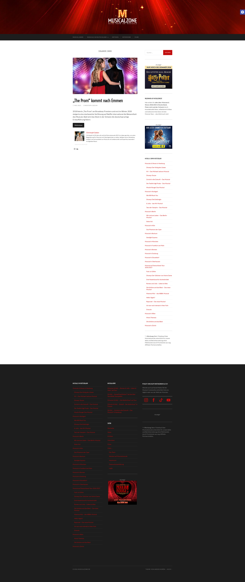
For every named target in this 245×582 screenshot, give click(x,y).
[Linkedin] (77, 149)
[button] (242, 12)
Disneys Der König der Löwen (156, 167)
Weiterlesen (78, 125)
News (109, 432)
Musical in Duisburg (151, 253)
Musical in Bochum (151, 233)
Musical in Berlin (150, 211)
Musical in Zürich (150, 325)
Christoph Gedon (90, 105)
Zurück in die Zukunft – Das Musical (158, 179)
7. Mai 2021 (77, 105)
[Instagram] (75, 149)
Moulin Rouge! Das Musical (155, 187)
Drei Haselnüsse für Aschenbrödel (157, 279)
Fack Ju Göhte (151, 271)
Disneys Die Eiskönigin (153, 199)
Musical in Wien (150, 313)
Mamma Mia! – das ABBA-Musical (157, 293)
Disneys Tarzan (151, 175)
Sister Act (149, 221)
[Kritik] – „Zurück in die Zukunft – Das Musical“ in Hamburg (120, 411)
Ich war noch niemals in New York (157, 305)
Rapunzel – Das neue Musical (155, 301)
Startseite (111, 428)
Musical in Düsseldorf (152, 257)
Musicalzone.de (84, 569)
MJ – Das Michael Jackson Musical (157, 171)
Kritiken (115, 37)
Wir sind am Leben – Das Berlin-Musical (87, 440)
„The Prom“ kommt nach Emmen (98, 100)
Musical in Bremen (151, 249)
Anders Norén (159, 569)
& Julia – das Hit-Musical (154, 203)
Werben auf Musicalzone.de (118, 456)
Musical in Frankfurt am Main (154, 245)
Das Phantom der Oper (154, 229)
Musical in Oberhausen (152, 261)
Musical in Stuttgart (151, 191)
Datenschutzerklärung (116, 464)
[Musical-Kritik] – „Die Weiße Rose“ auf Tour (122, 400)
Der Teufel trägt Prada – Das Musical (158, 183)
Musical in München (151, 241)
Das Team (112, 452)
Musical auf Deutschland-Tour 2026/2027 (86, 488)
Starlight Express (151, 237)
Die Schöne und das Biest (154, 321)
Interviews (126, 37)
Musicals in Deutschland (97, 37)
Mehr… (110, 448)
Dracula (148, 309)
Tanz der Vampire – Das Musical (156, 207)
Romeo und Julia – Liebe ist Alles (157, 283)
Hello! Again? (150, 297)
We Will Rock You (152, 195)
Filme (137, 37)
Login (111, 468)
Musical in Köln (150, 225)
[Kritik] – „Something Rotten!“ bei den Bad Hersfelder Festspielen (121, 395)
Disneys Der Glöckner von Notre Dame (159, 275)
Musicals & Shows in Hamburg (155, 163)
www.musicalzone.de (81, 144)
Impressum (112, 460)
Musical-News (78, 37)
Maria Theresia (151, 317)
